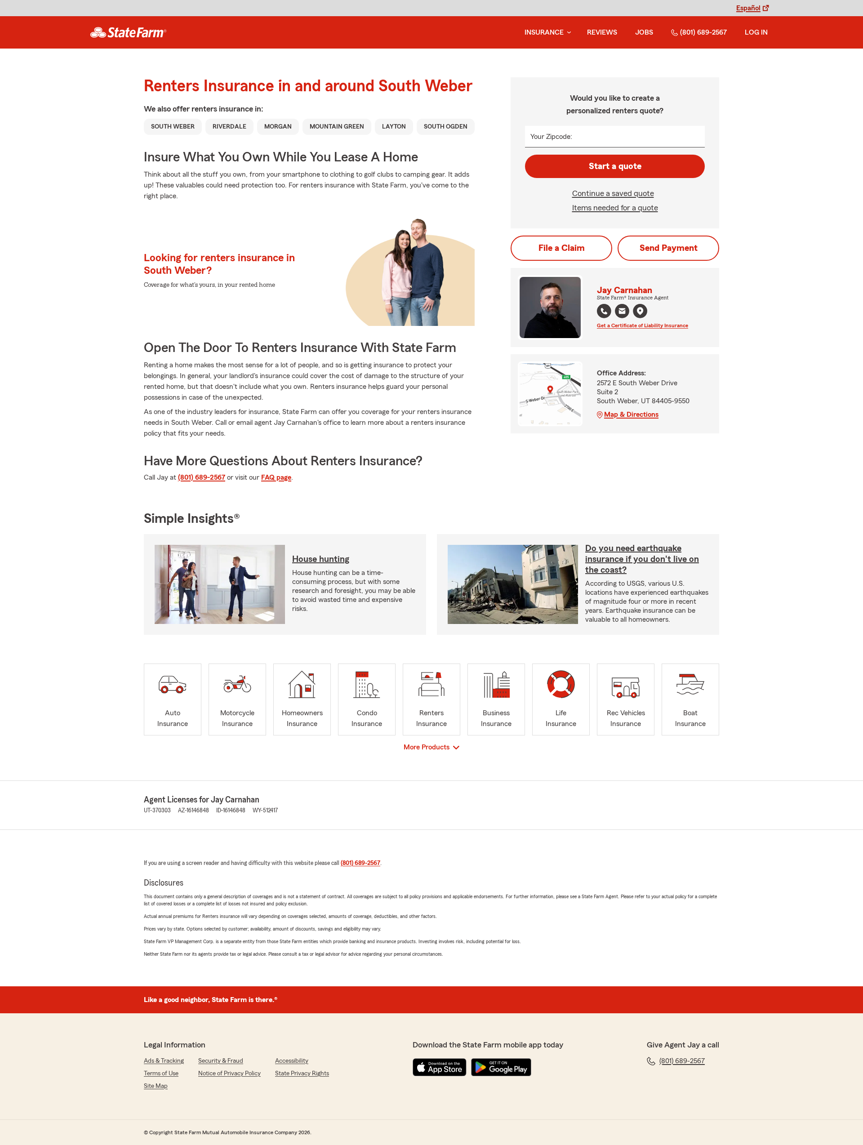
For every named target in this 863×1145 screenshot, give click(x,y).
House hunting (320, 559)
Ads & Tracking (164, 1061)
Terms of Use (161, 1073)
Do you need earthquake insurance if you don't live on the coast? (642, 559)
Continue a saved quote (613, 193)
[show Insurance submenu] (567, 32)
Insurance (544, 32)
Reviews (602, 32)
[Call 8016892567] (604, 311)
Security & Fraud (220, 1061)
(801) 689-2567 (703, 32)
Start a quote (615, 166)
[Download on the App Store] (440, 1067)
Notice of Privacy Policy (229, 1073)
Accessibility (291, 1061)
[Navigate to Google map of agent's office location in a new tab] (640, 311)
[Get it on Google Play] (501, 1067)
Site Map (156, 1086)
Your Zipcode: (551, 136)
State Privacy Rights (302, 1073)
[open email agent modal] (622, 312)
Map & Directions (631, 414)
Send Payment (669, 248)
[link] (128, 32)
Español (748, 8)
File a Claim (561, 248)
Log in (756, 32)
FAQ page (276, 477)
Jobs (644, 32)
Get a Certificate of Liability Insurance (642, 325)
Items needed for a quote (615, 208)
